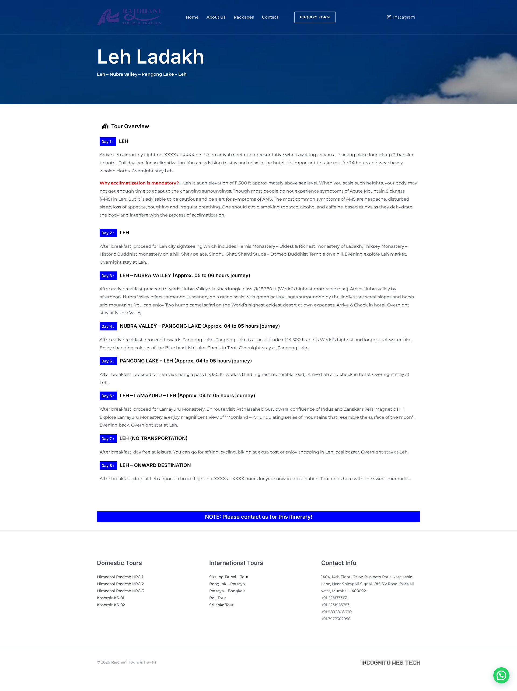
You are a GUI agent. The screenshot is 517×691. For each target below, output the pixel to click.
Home (192, 17)
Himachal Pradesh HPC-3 (120, 590)
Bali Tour (217, 597)
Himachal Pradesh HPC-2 (120, 583)
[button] (312, 17)
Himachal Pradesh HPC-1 (120, 576)
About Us (216, 17)
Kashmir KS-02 (111, 604)
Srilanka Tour (221, 604)
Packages (244, 17)
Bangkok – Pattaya (227, 583)
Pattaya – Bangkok (227, 590)
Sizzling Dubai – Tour (229, 576)
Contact (270, 17)
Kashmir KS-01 (110, 597)
